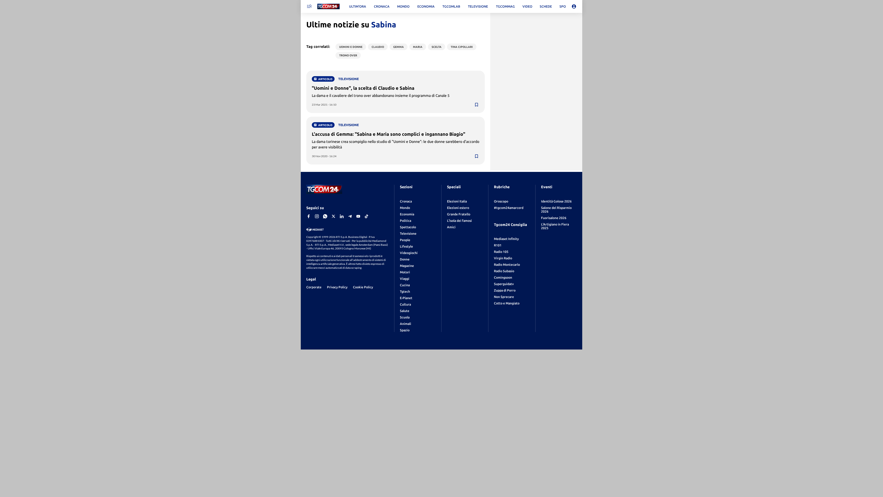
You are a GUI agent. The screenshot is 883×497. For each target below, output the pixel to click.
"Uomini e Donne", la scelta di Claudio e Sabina (363, 88)
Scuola (405, 317)
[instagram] (317, 216)
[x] (333, 216)
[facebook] (308, 216)
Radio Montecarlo (507, 264)
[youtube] (358, 216)
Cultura (405, 304)
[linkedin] (341, 216)
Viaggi (404, 278)
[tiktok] (366, 216)
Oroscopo (501, 201)
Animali (405, 324)
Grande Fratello (458, 214)
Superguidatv (504, 284)
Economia (407, 214)
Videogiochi (409, 253)
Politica (405, 220)
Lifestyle (406, 246)
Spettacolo (408, 227)
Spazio (405, 330)
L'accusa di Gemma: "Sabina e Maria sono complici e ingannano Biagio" (388, 134)
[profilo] (574, 6)
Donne (405, 259)
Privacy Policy (337, 287)
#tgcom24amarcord (508, 208)
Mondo (405, 208)
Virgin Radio (503, 258)
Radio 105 (501, 252)
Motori (405, 272)
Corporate (313, 287)
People (405, 240)
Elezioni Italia (457, 201)
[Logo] (328, 6)
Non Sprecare (504, 297)
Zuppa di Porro (505, 290)
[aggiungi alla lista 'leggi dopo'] (476, 104)
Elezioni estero (458, 208)
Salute (404, 311)
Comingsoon (503, 277)
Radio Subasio (504, 271)
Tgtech (405, 291)
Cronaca (406, 201)
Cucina (405, 285)
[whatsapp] (325, 216)
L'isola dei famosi (459, 220)
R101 (498, 245)
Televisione (408, 233)
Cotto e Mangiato (506, 303)
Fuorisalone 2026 (553, 218)
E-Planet (406, 298)
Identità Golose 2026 (556, 201)
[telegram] (350, 216)
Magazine (407, 266)
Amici (451, 227)
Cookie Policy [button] (363, 287)
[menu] (309, 6)
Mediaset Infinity (506, 239)
